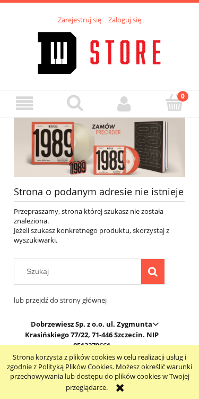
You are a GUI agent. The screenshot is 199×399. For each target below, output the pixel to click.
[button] (25, 103)
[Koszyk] (174, 102)
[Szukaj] (153, 271)
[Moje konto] (125, 103)
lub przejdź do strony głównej (60, 300)
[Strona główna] (99, 51)
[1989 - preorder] (99, 147)
